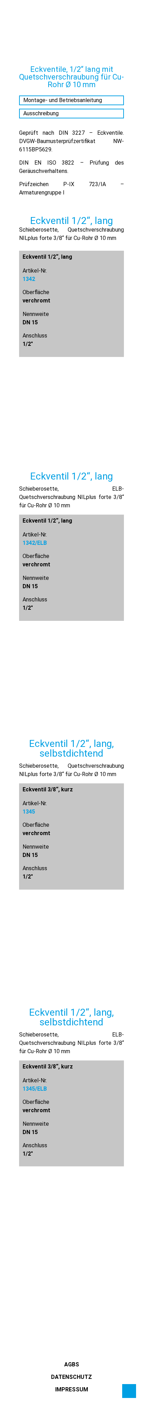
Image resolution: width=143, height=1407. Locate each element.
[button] (12, 24)
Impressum (71, 1389)
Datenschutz (71, 1377)
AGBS (71, 1364)
